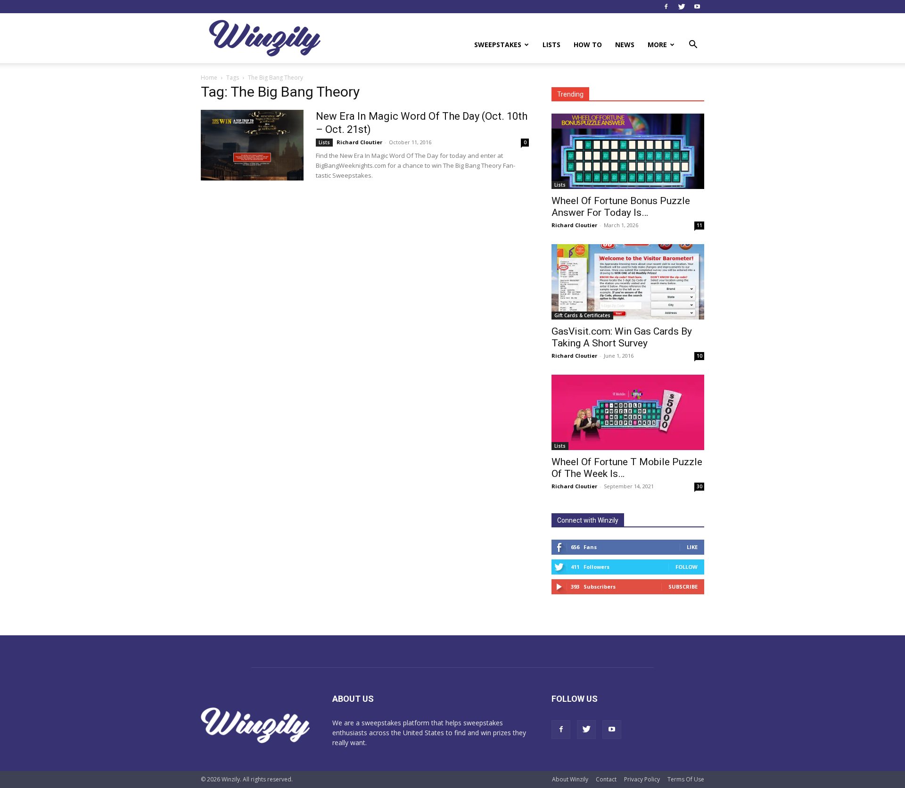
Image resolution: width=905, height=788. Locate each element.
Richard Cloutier (359, 142)
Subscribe (683, 586)
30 (699, 486)
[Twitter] (682, 6)
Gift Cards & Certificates (582, 315)
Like (692, 546)
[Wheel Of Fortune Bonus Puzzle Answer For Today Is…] (627, 151)
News (624, 44)
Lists (551, 44)
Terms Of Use (685, 779)
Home (209, 78)
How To (588, 44)
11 (699, 225)
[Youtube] (697, 6)
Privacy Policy (642, 779)
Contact (606, 779)
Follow (686, 566)
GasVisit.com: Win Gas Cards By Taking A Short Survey (621, 337)
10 (699, 356)
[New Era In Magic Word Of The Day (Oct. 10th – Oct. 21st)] (252, 145)
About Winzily (570, 779)
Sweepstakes (497, 44)
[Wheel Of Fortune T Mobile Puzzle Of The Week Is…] (627, 412)
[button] (693, 45)
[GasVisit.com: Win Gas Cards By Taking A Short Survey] (627, 282)
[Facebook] (666, 6)
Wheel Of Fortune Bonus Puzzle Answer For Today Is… (620, 206)
